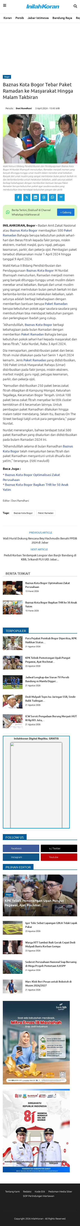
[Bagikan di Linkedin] (35, 197)
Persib (19, 18)
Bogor (7, 76)
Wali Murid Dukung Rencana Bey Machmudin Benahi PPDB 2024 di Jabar (40, 540)
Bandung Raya (62, 18)
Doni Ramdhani (24, 108)
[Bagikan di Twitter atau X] (26, 197)
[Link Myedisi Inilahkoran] (15, 788)
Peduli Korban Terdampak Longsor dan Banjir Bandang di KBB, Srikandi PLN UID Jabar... (40, 557)
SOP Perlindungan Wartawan (38, 1196)
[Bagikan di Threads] (43, 197)
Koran (8, 18)
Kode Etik (40, 1191)
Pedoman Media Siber (60, 1191)
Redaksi (27, 1191)
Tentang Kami (12, 1191)
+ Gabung (65, 212)
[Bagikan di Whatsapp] (52, 197)
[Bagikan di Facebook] (18, 197)
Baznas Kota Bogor (24, 230)
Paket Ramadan (56, 303)
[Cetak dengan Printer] (61, 197)
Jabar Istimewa (38, 18)
